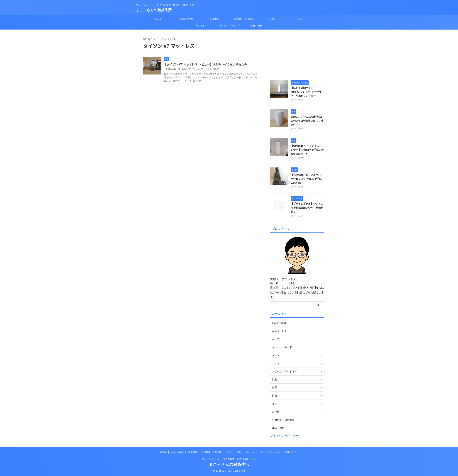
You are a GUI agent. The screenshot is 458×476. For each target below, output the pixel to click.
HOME (157, 18)
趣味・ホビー (258, 25)
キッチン (200, 25)
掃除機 (216, 69)
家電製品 (214, 18)
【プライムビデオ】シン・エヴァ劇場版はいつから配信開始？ (307, 207)
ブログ (271, 18)
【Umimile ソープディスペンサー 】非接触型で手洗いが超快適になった (307, 149)
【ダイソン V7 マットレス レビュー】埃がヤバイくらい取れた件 (205, 64)
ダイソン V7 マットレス (200, 69)
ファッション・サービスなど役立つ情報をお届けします (229, 459)
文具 (300, 18)
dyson (185, 69)
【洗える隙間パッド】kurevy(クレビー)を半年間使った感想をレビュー (306, 91)
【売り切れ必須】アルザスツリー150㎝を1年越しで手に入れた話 (307, 178)
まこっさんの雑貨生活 (154, 10)
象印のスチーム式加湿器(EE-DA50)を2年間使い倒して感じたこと (307, 120)
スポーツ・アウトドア (229, 25)
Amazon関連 (186, 18)
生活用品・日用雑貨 (243, 18)
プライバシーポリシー (284, 435)
